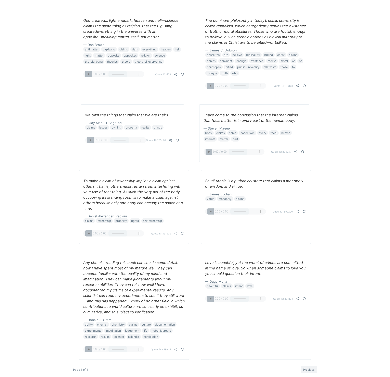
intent (239, 286)
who (234, 73)
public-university (248, 67)
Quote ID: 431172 (283, 298)
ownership (104, 220)
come (232, 133)
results (105, 336)
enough (241, 61)
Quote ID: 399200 (283, 211)
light (88, 55)
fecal (274, 133)
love (249, 286)
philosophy (214, 67)
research (90, 336)
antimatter (92, 49)
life (145, 330)
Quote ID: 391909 (161, 233)
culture (146, 324)
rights (135, 220)
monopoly (225, 198)
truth (224, 73)
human (285, 133)
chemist (102, 324)
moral (284, 61)
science (160, 55)
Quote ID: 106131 (283, 85)
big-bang (109, 49)
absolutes (213, 55)
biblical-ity (253, 55)
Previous (308, 369)
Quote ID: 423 (163, 74)
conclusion (247, 133)
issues (103, 127)
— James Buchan (218, 194)
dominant (226, 61)
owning (116, 127)
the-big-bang (94, 61)
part (235, 139)
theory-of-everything (148, 61)
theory (126, 61)
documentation (165, 324)
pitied (229, 67)
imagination (113, 330)
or (300, 61)
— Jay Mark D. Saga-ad (103, 123)
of (293, 61)
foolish (272, 61)
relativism (270, 67)
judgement (132, 330)
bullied (268, 55)
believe (237, 55)
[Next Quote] (182, 74)
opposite (113, 55)
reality (145, 127)
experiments (93, 330)
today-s (212, 73)
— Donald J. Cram (97, 320)
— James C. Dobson (221, 50)
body (208, 133)
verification (150, 336)
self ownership (152, 220)
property (131, 127)
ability (89, 324)
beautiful (212, 286)
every (262, 133)
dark (135, 49)
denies (211, 61)
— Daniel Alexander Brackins (105, 216)
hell (177, 49)
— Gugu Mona (216, 281)
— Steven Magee (217, 128)
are (226, 55)
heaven (166, 49)
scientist (133, 336)
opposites (130, 55)
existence (257, 61)
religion (146, 55)
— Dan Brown (93, 45)
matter (99, 55)
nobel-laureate (161, 330)
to (293, 67)
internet (210, 139)
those (284, 67)
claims (123, 49)
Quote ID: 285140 (156, 140)
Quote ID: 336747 (281, 151)
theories (112, 61)
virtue (210, 198)
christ (281, 55)
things (158, 127)
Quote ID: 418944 (161, 349)
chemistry (118, 324)
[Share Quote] (175, 74)
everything (149, 49)
